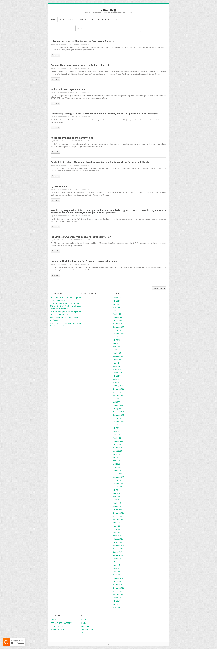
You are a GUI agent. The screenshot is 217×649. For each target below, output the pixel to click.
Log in (83, 623)
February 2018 (118, 539)
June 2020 (116, 457)
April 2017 (116, 572)
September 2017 (118, 555)
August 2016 (117, 598)
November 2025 (118, 327)
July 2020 (116, 454)
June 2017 (116, 565)
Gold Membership (104, 19)
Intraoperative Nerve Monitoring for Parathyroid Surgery (82, 41)
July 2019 (116, 490)
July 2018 (116, 523)
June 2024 (116, 363)
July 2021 (116, 428)
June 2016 (116, 604)
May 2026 (116, 307)
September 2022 (118, 395)
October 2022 (117, 392)
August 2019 (117, 487)
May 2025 (116, 347)
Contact (116, 19)
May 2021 (116, 431)
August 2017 (117, 559)
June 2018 (116, 526)
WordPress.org (86, 633)
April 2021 (116, 435)
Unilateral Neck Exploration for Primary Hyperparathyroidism (84, 261)
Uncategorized (55, 633)
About (92, 19)
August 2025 (117, 337)
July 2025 (116, 340)
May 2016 (116, 607)
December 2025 (118, 324)
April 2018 (116, 532)
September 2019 (118, 484)
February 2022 (118, 405)
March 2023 (117, 382)
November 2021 (118, 415)
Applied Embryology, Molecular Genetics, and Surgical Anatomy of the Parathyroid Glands (100, 162)
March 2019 (117, 503)
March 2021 (117, 438)
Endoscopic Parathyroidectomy (68, 89)
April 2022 (116, 402)
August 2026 (117, 298)
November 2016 (118, 588)
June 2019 (116, 493)
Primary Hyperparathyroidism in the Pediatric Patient (80, 65)
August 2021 (117, 425)
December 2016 (118, 585)
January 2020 (117, 474)
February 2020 (118, 471)
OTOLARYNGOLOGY (73, 44)
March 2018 (117, 536)
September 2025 (118, 334)
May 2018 (116, 529)
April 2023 (116, 379)
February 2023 (118, 386)
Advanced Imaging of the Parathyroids (72, 137)
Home (53, 19)
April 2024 (116, 366)
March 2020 (117, 467)
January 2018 (117, 542)
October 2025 (117, 330)
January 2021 (117, 444)
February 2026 (118, 317)
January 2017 (117, 581)
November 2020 (118, 448)
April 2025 (116, 350)
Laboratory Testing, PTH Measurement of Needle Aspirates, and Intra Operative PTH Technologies (104, 113)
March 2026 (117, 314)
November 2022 (118, 389)
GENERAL (54, 620)
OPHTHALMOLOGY (57, 626)
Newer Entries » (159, 288)
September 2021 (118, 422)
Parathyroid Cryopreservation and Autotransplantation (81, 237)
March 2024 (117, 369)
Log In (61, 19)
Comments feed (87, 630)
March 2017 (117, 575)
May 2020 (116, 461)
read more (55, 55)
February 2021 (118, 441)
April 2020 (116, 464)
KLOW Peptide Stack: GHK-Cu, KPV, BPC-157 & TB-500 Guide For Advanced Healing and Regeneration (65, 306)
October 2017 (117, 552)
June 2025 (116, 343)
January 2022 (117, 409)
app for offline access (108, 644)
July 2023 (116, 376)
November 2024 (118, 356)
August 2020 (117, 451)
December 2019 (118, 477)
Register (70, 19)
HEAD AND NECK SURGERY (61, 623)
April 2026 (116, 311)
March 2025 (117, 353)
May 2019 (116, 497)
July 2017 (116, 562)
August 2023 (117, 373)
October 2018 (117, 516)
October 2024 (117, 360)
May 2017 (116, 568)
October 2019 (117, 480)
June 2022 (116, 399)
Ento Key (108, 9)
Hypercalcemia (59, 186)
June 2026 (116, 304)
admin (63, 44)
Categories (81, 19)
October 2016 (117, 591)
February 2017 (118, 578)
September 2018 (118, 519)
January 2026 (117, 320)
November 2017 (118, 549)
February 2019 (118, 506)
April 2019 (116, 500)
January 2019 (117, 510)
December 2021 (118, 412)
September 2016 (118, 594)
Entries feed (85, 626)
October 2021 (117, 418)
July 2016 (116, 601)
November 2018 (118, 513)
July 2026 (116, 301)
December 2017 (118, 546)
